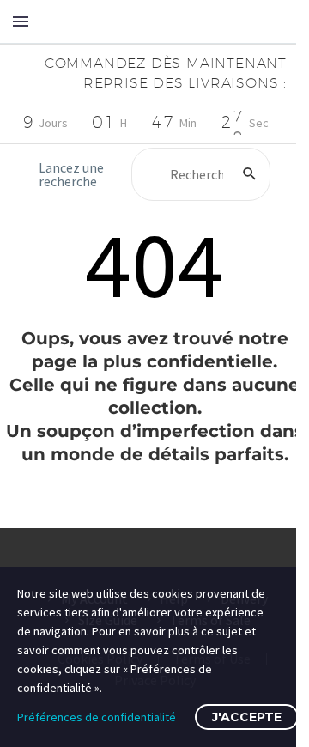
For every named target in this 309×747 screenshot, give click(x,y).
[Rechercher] (249, 174)
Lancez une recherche (71, 174)
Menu (20, 21)
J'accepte (247, 717)
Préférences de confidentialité (96, 717)
